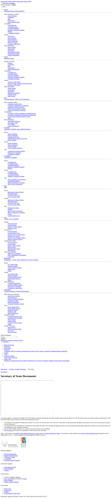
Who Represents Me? (14, 22)
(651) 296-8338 (8, 479)
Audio (16, 264)
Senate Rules (11, 90)
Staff (9, 19)
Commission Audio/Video (15, 288)
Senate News (7, 490)
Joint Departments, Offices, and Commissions (16, 99)
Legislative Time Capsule (15, 322)
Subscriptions (11, 96)
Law (5, 217)
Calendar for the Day (13, 137)
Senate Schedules (12, 143)
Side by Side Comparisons (15, 184)
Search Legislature (6, 5)
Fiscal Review (12, 327)
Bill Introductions (12, 193)
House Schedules (12, 134)
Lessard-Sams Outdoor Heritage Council (19, 116)
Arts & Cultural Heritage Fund (89, 433)
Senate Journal (12, 88)
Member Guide (12, 311)
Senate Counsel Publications (15, 299)
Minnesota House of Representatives (14, 11)
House (6, 9)
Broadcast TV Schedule (14, 153)
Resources (14, 357)
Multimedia (7, 258)
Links (5, 354)
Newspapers (7, 348)
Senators (10, 63)
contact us (11, 430)
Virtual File (47, 351)
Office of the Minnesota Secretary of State (27, 433)
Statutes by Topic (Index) (15, 226)
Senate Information (13, 313)
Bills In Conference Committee (16, 182)
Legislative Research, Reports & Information (16, 291)
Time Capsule (39, 351)
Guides (6, 353)
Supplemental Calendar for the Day (17, 138)
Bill (16, 195)
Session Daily (11, 269)
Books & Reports (9, 345)
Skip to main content (6, 1)
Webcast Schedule (13, 266)
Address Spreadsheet (13, 55)
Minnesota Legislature (9, 3)
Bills (5, 186)
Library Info (7, 359)
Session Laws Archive (14, 236)
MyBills (10, 209)
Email (25, 479)
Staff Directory (31, 360)
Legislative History (9, 356)
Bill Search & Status (13, 208)
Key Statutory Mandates (47, 360)
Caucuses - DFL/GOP (14, 44)
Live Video (11, 264)
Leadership (11, 17)
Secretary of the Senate (14, 82)
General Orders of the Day (15, 148)
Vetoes (9, 214)
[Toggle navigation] (1, 342)
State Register (11, 250)
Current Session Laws (14, 215)
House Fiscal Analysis (14, 296)
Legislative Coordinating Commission (18, 105)
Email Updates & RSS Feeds (12, 493)
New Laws (11, 330)
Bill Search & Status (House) (16, 192)
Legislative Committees (10, 157)
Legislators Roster (13, 310)
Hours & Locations (21, 360)
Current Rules (11, 244)
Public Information (13, 41)
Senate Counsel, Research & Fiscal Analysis (20, 83)
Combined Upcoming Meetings (16, 151)
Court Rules (11, 256)
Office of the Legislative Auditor (17, 108)
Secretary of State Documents (17, 369)
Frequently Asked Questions (12, 460)
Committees (7, 156)
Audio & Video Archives (15, 267)
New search (4, 372)
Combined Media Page (14, 283)
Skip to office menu (17, 1)
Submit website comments (11, 482)
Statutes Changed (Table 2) (15, 239)
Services (38, 360)
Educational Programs (14, 52)
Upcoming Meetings (13, 28)
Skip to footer (27, 1)
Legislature (7, 351)
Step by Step (7, 357)
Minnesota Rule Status (14, 249)
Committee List (12, 25)
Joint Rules (11, 50)
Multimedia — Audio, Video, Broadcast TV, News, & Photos (21, 260)
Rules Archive (12, 247)
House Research (12, 39)
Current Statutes (12, 225)
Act (18, 195)
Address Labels (12, 94)
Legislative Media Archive (15, 285)
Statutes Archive (12, 228)
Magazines (7, 346)
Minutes (10, 31)
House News (7, 489)
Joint (5, 97)
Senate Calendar (12, 146)
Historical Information (10, 454)
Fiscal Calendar (12, 140)
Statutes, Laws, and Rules (11, 219)
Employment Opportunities (62, 360)
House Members (12, 16)
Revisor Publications (13, 302)
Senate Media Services (14, 278)
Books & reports (12, 332)
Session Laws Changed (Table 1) (17, 238)
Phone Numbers (8, 480)
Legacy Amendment (13, 126)
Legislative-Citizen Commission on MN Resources (22, 113)
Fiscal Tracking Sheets (14, 197)
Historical (7, 349)
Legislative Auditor (13, 300)
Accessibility (11, 124)
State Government (16, 351)
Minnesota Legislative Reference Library (12, 340)
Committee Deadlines (14, 33)
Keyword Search (12, 223)
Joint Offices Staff (13, 123)
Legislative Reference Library (16, 107)
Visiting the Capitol (9, 457)
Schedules (7, 127)
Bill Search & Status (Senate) (16, 200)
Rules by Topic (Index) (14, 245)
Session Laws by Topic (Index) (16, 234)
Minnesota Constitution (14, 253)
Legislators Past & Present (15, 318)
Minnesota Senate (9, 58)
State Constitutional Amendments (17, 255)
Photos (9, 271)
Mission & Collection (10, 360)
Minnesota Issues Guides (14, 329)
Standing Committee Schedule (16, 30)
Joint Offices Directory (14, 121)
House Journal (12, 47)
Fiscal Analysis (12, 38)
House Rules (11, 49)
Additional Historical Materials (58, 351)
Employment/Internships (11, 455)
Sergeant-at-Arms (12, 42)
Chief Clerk (11, 36)
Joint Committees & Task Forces (17, 179)
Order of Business (13, 135)
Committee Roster (13, 27)
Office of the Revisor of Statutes (16, 110)
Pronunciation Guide (13, 53)
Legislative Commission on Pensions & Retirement (22, 115)
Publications (7, 289)
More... (10, 118)
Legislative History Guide (15, 316)
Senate (6, 57)
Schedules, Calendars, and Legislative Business (17, 129)
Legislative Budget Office (15, 104)
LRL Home (4, 369)
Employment (11, 20)
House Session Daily (13, 307)
